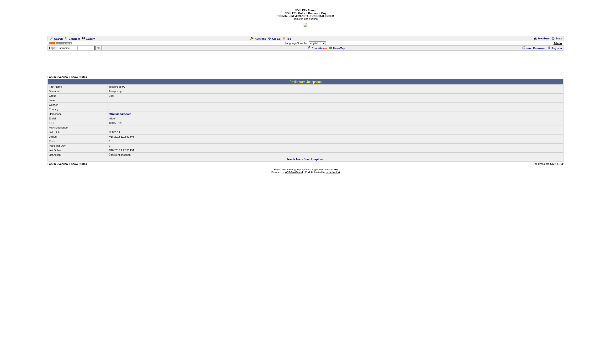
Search (58, 38)
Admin (557, 43)
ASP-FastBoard (294, 172)
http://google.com (120, 114)
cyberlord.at (333, 172)
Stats (559, 38)
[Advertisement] (305, 62)
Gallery (90, 38)
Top (288, 38)
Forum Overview (57, 76)
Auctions (260, 38)
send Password (536, 48)
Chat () (317, 48)
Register (557, 48)
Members (544, 38)
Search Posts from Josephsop (305, 159)
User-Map (339, 48)
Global (276, 38)
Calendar (74, 38)
